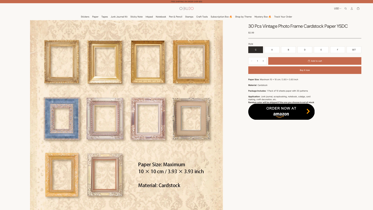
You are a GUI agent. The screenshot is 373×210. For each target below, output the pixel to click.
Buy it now (305, 70)
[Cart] (358, 8)
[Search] (345, 8)
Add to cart (316, 61)
